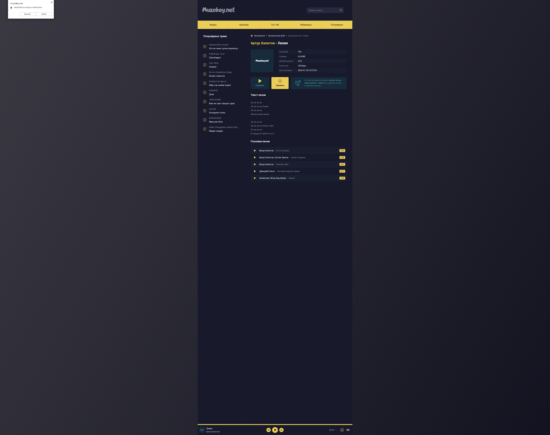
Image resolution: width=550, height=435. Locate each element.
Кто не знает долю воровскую (224, 46)
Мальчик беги (216, 120)
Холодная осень (217, 111)
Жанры (213, 24)
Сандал (213, 65)
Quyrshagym (217, 56)
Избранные (306, 24)
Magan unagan (224, 129)
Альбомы (244, 24)
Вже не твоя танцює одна (222, 101)
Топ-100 (275, 24)
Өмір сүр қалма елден (220, 83)
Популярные (337, 24)
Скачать (280, 85)
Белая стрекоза (220, 74)
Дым (213, 92)
